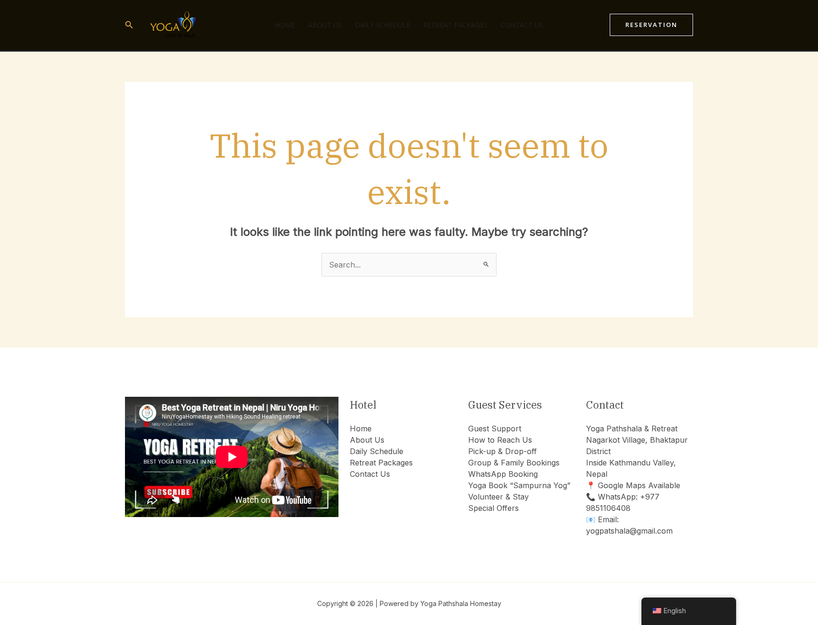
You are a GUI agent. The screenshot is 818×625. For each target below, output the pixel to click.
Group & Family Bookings (514, 462)
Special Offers (493, 508)
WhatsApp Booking (503, 474)
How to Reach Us (500, 440)
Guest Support (494, 428)
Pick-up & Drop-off (502, 451)
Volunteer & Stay (498, 496)
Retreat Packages (455, 24)
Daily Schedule (382, 24)
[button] (129, 25)
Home (285, 24)
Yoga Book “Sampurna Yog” (519, 485)
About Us (325, 24)
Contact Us (522, 24)
